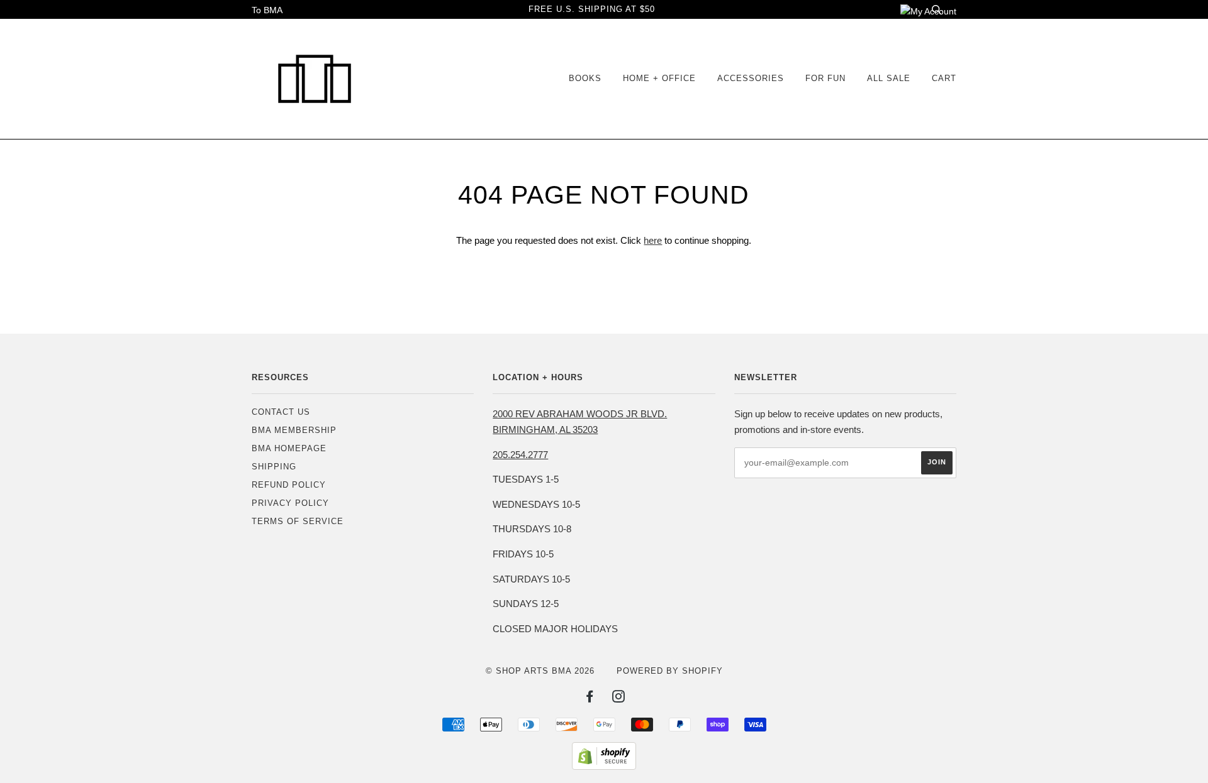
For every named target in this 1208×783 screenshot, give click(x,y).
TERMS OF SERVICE (298, 521)
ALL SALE (888, 78)
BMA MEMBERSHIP (294, 430)
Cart (944, 78)
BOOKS (585, 78)
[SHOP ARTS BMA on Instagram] (618, 698)
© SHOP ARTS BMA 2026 (540, 671)
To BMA (267, 10)
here (653, 240)
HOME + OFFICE (659, 78)
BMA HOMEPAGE (289, 448)
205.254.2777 (520, 454)
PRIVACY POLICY (290, 503)
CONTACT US (281, 412)
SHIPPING (274, 466)
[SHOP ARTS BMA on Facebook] (589, 698)
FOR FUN (825, 78)
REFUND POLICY (289, 485)
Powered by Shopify (670, 671)
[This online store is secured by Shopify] (604, 767)
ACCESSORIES (750, 78)
